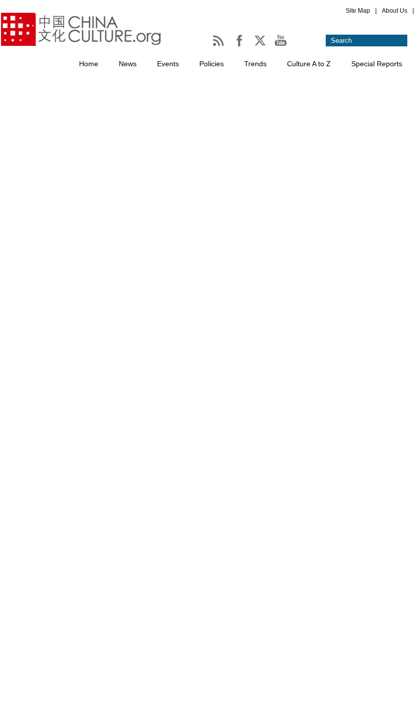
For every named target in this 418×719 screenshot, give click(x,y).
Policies (211, 64)
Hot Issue (192, 296)
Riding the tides (134, 466)
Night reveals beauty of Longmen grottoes (245, 314)
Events (168, 64)
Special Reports (376, 64)
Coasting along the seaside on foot (167, 580)
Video (10, 635)
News (128, 64)
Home (88, 64)
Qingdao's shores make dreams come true (179, 523)
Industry (118, 401)
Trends (255, 64)
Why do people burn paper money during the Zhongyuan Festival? (222, 409)
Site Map (358, 10)
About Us (394, 10)
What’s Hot (19, 279)
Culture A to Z (309, 64)
